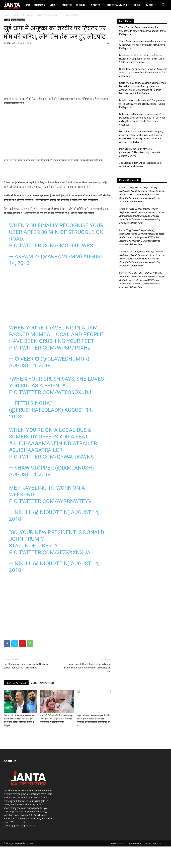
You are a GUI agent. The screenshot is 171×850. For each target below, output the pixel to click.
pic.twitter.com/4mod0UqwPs (51, 245)
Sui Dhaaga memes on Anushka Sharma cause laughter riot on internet (26, 666)
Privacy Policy (117, 843)
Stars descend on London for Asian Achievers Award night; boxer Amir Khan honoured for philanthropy (143, 72)
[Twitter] (14, 643)
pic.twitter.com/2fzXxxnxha (50, 552)
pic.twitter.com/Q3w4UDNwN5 (51, 457)
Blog (137, 5)
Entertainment (117, 5)
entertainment (27, 15)
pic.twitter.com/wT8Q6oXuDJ (50, 392)
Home (7, 15)
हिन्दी (28, 5)
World (80, 5)
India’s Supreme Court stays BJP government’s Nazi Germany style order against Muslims (140, 152)
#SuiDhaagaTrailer (35, 450)
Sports (95, 5)
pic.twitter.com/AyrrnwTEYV (50, 501)
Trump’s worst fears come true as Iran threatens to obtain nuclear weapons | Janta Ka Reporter (142, 31)
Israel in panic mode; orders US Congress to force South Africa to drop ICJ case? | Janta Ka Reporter (142, 104)
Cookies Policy (134, 843)
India (52, 5)
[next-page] (11, 732)
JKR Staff (11, 43)
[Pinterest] (22, 643)
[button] (163, 5)
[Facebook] (7, 643)
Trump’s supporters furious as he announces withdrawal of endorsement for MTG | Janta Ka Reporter (142, 45)
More (149, 5)
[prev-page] (6, 732)
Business (39, 5)
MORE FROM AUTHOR (42, 683)
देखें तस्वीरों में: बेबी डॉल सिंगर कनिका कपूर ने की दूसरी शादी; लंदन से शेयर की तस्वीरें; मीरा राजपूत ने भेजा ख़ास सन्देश (56, 718)
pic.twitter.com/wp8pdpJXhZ (50, 348)
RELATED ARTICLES (16, 683)
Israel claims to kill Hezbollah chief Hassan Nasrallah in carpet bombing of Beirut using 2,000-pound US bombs (141, 59)
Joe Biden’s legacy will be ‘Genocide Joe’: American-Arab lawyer (140, 164)
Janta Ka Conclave (152, 843)
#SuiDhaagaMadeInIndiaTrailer (53, 443)
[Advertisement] (57, 71)
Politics (67, 5)
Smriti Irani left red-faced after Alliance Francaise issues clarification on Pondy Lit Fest (87, 668)
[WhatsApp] (30, 643)
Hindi (15, 15)
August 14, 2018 (30, 365)
